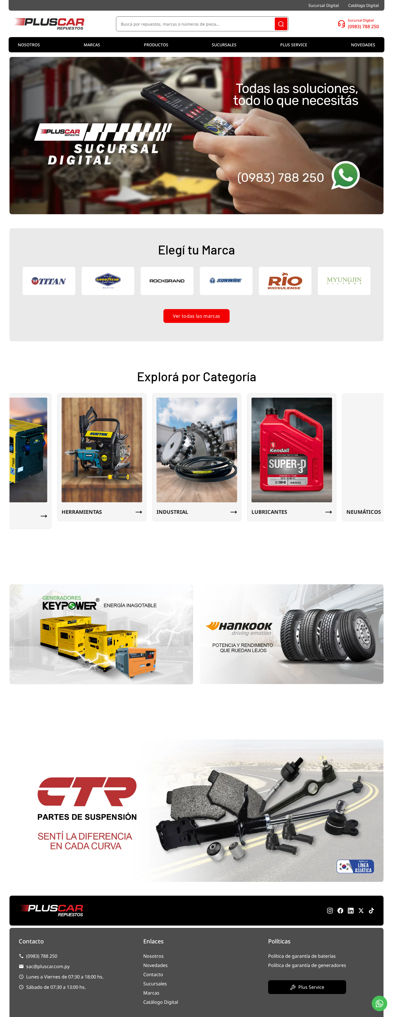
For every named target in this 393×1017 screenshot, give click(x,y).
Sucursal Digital (323, 5)
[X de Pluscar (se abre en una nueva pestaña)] (361, 910)
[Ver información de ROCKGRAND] (111, 281)
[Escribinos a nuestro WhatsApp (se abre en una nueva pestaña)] (379, 1003)
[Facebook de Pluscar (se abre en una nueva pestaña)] (340, 910)
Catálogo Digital (363, 5)
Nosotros (29, 44)
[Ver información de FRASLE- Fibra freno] (348, 281)
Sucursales (224, 44)
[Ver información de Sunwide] (171, 281)
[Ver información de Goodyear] (52, 281)
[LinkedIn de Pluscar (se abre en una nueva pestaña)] (351, 910)
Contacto (153, 974)
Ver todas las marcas (196, 316)
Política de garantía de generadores (307, 965)
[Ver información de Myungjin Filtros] (289, 281)
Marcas (92, 44)
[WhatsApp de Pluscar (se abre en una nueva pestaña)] (371, 910)
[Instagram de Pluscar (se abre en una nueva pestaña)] (330, 910)
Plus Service (293, 44)
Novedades (363, 44)
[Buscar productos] (281, 24)
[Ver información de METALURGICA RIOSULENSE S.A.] (230, 281)
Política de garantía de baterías (302, 956)
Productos (156, 44)
